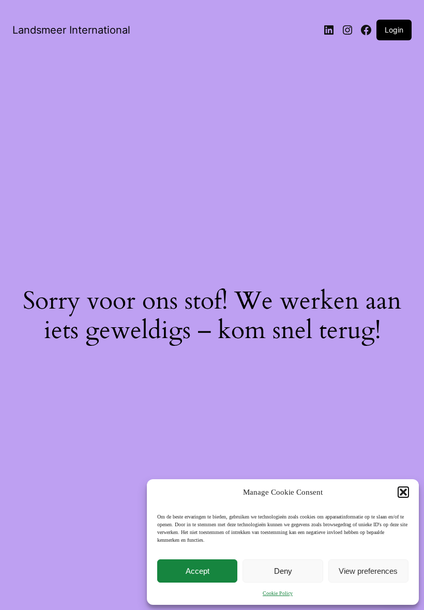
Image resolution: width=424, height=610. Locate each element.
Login (394, 29)
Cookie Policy (278, 593)
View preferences (368, 571)
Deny (283, 571)
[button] (403, 492)
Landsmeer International (71, 30)
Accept (197, 571)
